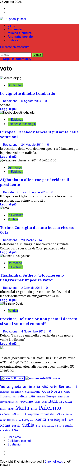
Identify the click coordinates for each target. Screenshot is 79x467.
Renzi (40, 419)
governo (26, 401)
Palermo (50, 407)
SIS (38, 425)
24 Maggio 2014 (32, 144)
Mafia (22, 407)
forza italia (63, 396)
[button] (1, 50)
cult (14, 396)
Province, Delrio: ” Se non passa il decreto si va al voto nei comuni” (38, 321)
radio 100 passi (8, 420)
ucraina (5, 430)
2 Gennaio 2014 (32, 288)
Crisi (67, 391)
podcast (13, 40)
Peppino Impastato (41, 414)
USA (15, 430)
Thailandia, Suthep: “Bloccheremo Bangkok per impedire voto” (32, 277)
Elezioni (41, 396)
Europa (51, 396)
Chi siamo (14, 437)
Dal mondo (15, 167)
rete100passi (57, 420)
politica (60, 414)
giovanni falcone (9, 401)
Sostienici (14, 444)
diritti (11, 25)
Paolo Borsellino (10, 414)
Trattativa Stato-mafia (57, 425)
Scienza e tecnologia (22, 124)
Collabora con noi (19, 441)
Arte (53, 386)
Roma (5, 425)
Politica (13, 219)
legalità (65, 401)
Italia (53, 401)
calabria (4, 391)
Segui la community (16, 59)
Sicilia (28, 425)
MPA (34, 408)
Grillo (37, 402)
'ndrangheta (10, 386)
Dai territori (15, 85)
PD (23, 413)
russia (16, 426)
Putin (69, 414)
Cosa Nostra (52, 391)
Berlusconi (68, 386)
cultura (23, 396)
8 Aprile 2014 (39, 192)
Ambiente (15, 29)
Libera (3, 408)
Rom (70, 420)
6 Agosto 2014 (31, 101)
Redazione (10, 101)
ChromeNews (54, 461)
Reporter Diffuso (14, 192)
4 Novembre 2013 (33, 331)
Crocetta (5, 396)
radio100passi (26, 420)
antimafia (31, 386)
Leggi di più (8, 109)
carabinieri (17, 391)
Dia (32, 396)
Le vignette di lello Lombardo (27, 93)
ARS (45, 387)
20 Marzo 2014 (32, 240)
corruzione (32, 391)
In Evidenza (15, 119)
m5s (11, 408)
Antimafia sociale (20, 36)
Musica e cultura (20, 33)
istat (44, 401)
